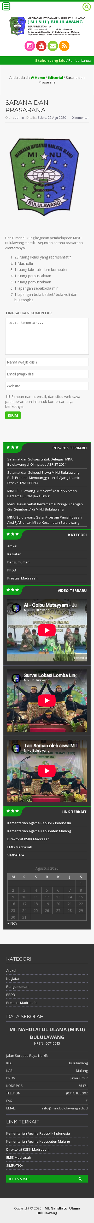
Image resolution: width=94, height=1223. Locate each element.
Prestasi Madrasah (22, 578)
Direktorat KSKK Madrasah (28, 839)
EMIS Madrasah (19, 847)
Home (39, 77)
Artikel (12, 546)
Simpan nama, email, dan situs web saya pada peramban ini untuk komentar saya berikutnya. (42, 401)
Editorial (55, 77)
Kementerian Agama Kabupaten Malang (39, 831)
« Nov (12, 923)
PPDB (11, 570)
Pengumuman (18, 562)
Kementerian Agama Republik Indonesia (39, 823)
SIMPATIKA (15, 855)
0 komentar (80, 117)
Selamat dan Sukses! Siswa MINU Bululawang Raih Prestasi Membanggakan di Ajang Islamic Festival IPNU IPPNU (43, 477)
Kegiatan (14, 554)
